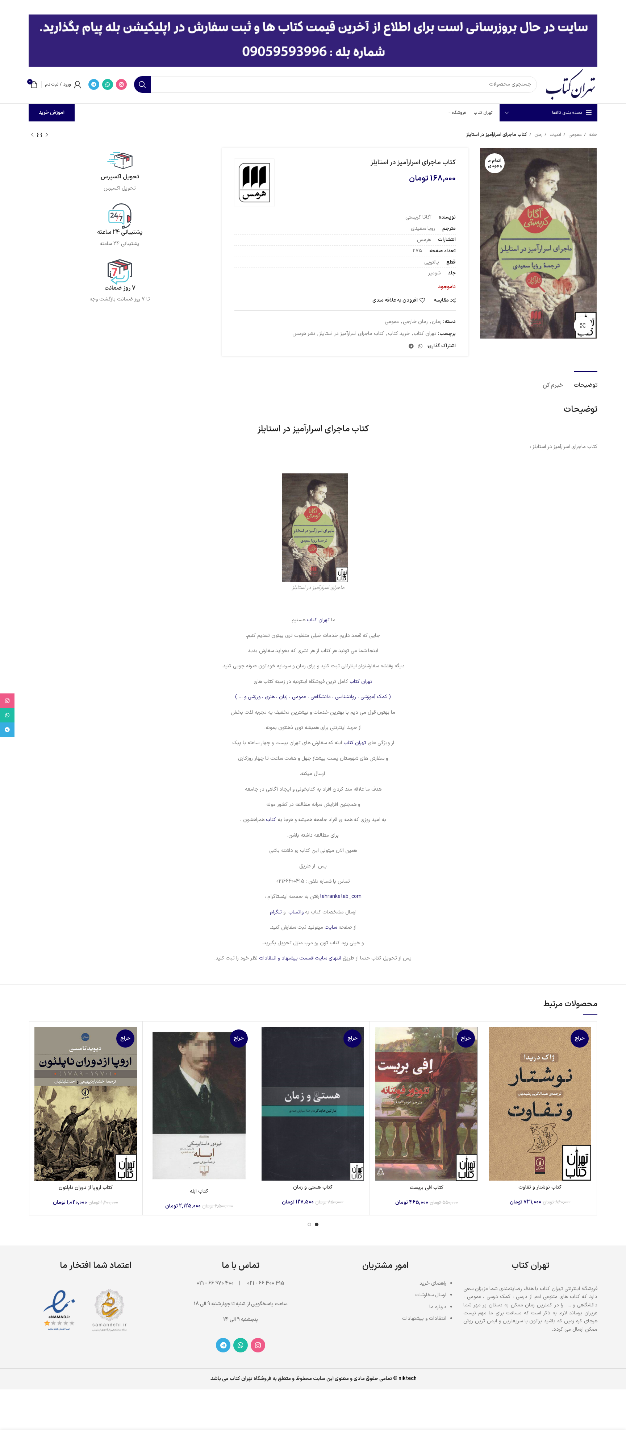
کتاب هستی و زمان (313, 1187)
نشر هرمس (303, 333)
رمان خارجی (415, 322)
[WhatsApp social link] (107, 84)
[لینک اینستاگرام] (121, 84)
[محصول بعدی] (32, 135)
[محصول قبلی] (46, 135)
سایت (331, 927)
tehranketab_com (341, 896)
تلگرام (276, 912)
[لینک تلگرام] (93, 84)
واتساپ (296, 912)
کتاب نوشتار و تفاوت (540, 1187)
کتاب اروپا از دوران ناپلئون (86, 1187)
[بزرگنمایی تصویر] (583, 325)
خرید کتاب (399, 333)
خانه (592, 134)
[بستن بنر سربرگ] (9, 7)
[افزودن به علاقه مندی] (494, 1071)
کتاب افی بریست (426, 1187)
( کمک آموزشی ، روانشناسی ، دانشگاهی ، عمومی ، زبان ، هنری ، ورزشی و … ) (313, 697)
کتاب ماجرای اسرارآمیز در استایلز (351, 333)
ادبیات (554, 134)
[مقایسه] (494, 1039)
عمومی (574, 134)
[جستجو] (142, 84)
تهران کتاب (425, 333)
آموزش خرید (51, 112)
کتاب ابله (199, 1191)
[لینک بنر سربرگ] (324, 7)
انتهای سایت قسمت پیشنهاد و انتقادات (301, 958)
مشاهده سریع (494, 1055)
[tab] (585, 382)
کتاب (270, 820)
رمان (537, 134)
